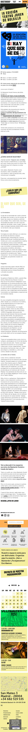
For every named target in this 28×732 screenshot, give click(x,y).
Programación (7, 712)
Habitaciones (6, 714)
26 (2, 607)
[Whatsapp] (8, 723)
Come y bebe (19, 712)
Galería (5, 718)
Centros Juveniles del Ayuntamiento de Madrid (13, 113)
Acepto (16, 728)
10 (21, 597)
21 (10, 604)
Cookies (5, 729)
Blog (17, 718)
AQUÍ (14, 85)
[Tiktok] (8, 515)
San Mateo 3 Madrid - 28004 (11, 694)
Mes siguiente (19, 585)
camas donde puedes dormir (10, 487)
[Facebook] (2, 515)
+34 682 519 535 (12, 699)
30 (17, 607)
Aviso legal (24, 727)
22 (13, 604)
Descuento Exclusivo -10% (14, 526)
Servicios (5, 716)
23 (17, 604)
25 (25, 604)
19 (2, 604)
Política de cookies (15, 726)
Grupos (18, 710)
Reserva (25, 1)
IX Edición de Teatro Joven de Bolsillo (13, 96)
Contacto (18, 716)
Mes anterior (9, 585)
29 (13, 607)
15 (13, 600)
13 (6, 600)
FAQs (17, 714)
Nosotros (5, 710)
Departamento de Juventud (12, 116)
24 (21, 604)
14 (10, 600)
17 (21, 600)
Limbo (6, 496)
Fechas (5, 522)
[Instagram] (5, 515)
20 (6, 604)
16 (17, 600)
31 (21, 607)
